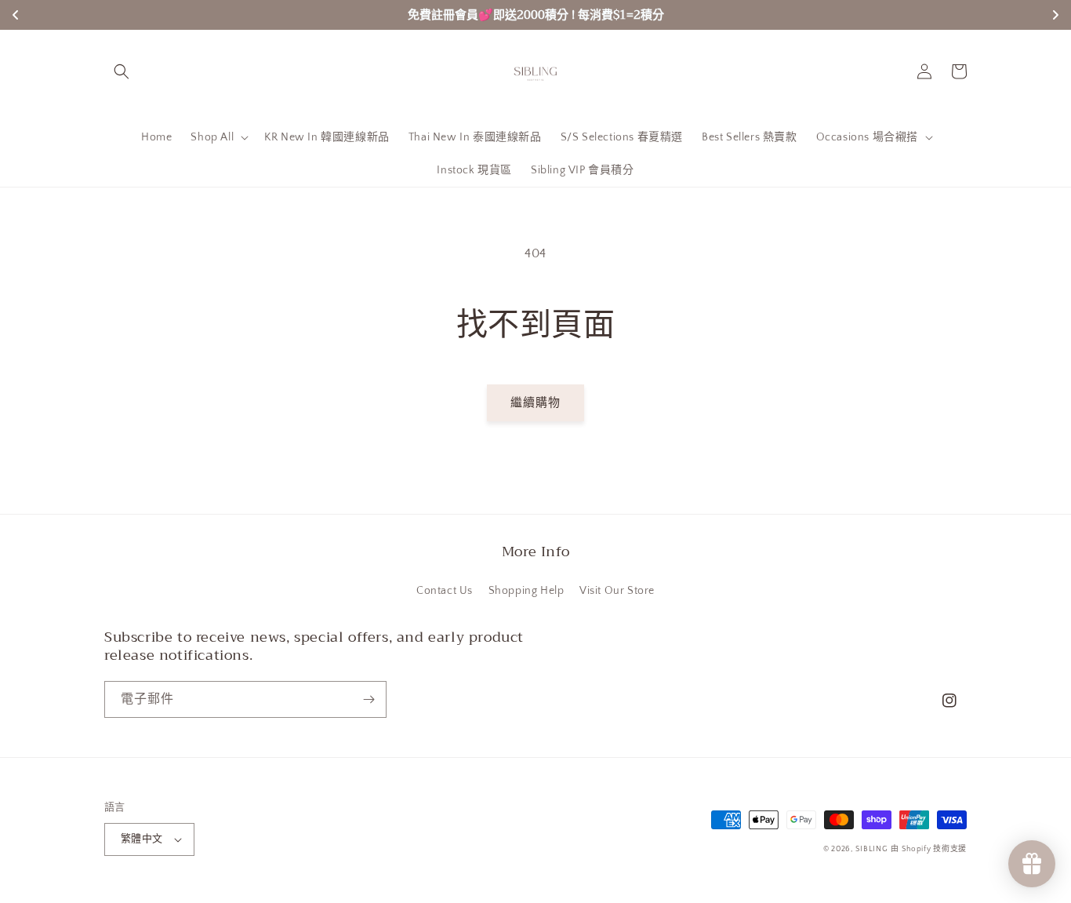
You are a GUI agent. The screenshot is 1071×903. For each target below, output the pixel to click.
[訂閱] (368, 699)
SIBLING (871, 849)
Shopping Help (526, 590)
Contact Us (444, 590)
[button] (121, 71)
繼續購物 (535, 403)
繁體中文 (142, 838)
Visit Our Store (617, 590)
